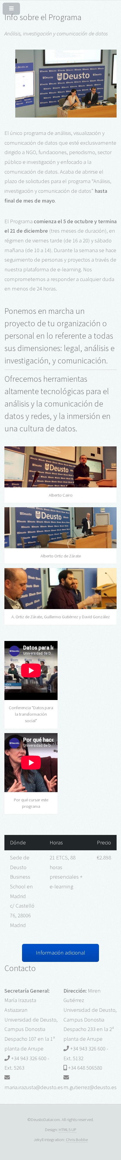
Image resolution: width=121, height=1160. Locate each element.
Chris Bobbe (77, 1139)
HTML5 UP (67, 1129)
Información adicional (60, 952)
